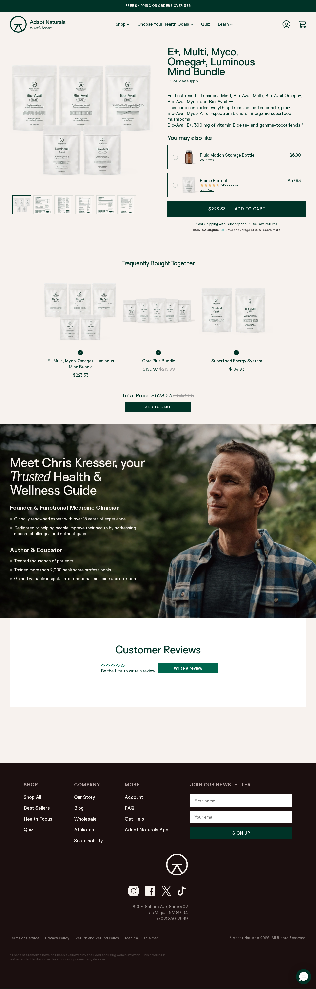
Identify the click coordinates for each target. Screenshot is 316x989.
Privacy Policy (57, 938)
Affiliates (84, 830)
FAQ (129, 808)
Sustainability (88, 841)
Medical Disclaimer (141, 938)
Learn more (271, 230)
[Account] (286, 24)
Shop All (32, 797)
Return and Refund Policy (97, 938)
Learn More (207, 159)
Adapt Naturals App (146, 830)
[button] (21, 204)
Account (134, 797)
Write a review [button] (188, 668)
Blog (79, 808)
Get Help (134, 819)
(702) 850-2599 (172, 918)
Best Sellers (37, 808)
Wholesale (85, 819)
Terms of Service (24, 938)
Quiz (205, 24)
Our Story (84, 797)
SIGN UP (241, 833)
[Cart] (302, 24)
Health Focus (38, 819)
